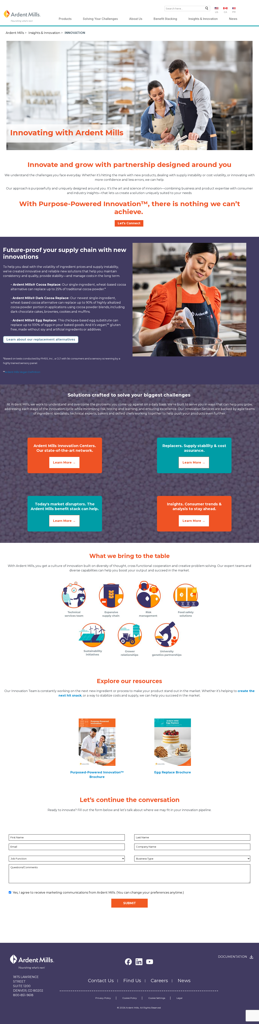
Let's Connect (129, 223)
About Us (135, 19)
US (216, 12)
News (233, 19)
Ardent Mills (15, 33)
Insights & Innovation (203, 19)
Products (65, 19)
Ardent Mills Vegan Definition (22, 371)
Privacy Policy (103, 998)
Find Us (132, 980)
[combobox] (187, 8)
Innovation (75, 33)
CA (225, 12)
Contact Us (101, 980)
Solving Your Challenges (100, 19)
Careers (159, 980)
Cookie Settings (156, 998)
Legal (179, 998)
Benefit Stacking (165, 19)
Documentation (232, 957)
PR (234, 11)
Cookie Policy (129, 998)
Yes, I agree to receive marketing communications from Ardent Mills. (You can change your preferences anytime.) (98, 892)
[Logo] (22, 16)
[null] (97, 742)
